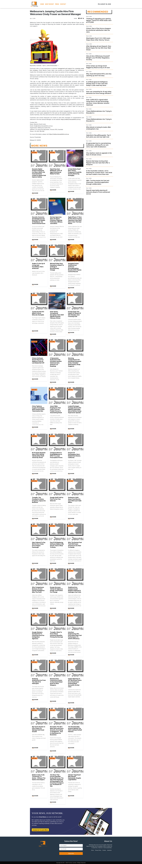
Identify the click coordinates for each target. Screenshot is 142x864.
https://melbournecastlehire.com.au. (71, 119)
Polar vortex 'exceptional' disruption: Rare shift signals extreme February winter (57, 315)
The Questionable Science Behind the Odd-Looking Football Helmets (75, 729)
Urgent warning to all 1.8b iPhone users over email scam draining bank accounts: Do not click (75, 682)
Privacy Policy (98, 850)
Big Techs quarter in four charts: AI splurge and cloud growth (38, 729)
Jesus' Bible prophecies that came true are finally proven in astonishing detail (56, 409)
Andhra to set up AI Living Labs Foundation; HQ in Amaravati (38, 266)
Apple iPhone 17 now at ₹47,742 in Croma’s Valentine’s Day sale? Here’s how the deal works (75, 220)
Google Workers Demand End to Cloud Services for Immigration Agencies (38, 635)
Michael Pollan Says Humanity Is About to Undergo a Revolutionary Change (57, 267)
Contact (104, 850)
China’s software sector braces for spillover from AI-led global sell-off (38, 360)
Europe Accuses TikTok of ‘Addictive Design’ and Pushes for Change (56, 590)
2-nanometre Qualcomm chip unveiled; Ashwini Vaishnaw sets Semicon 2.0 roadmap (56, 362)
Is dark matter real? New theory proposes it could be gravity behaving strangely (75, 172)
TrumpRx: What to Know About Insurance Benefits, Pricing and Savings (56, 634)
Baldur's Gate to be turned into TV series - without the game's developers (38, 777)
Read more (35, 193)
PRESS (57, 4)
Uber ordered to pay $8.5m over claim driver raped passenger (38, 545)
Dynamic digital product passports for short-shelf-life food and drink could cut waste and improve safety (39, 173)
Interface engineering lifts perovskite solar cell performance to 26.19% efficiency (75, 635)
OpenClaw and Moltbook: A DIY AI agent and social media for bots (56, 171)
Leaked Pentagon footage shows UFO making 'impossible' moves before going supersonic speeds (74, 409)
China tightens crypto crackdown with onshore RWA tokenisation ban (38, 408)
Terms (92, 850)
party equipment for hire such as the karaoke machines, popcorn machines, (62, 113)
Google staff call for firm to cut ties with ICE (56, 499)
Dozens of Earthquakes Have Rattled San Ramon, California (74, 455)
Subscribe (71, 853)
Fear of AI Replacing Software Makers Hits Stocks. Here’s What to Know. (57, 545)
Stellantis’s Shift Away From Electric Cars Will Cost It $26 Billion (74, 500)
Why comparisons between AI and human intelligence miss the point (38, 590)
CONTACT (63, 4)
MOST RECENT (49, 4)
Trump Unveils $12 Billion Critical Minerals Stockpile (38, 313)
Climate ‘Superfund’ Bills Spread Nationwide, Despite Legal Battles (74, 777)
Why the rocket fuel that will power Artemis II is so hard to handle (75, 545)
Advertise (109, 850)
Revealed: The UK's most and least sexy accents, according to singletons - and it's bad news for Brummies (57, 731)
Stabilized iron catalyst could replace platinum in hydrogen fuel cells (74, 590)
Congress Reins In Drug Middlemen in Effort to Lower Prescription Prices (56, 455)
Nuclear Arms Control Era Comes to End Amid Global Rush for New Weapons (56, 682)
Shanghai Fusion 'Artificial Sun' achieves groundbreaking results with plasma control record (74, 267)
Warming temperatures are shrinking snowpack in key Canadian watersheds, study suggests (74, 362)
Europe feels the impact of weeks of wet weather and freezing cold (74, 314)
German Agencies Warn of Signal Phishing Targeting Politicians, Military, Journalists (56, 220)
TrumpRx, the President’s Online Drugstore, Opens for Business (39, 500)
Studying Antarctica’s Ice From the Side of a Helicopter (39, 681)
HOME (42, 4)
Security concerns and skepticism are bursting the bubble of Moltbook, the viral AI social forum (38, 220)
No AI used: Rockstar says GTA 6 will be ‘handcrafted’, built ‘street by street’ (38, 455)
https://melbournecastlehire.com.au (59, 134)
